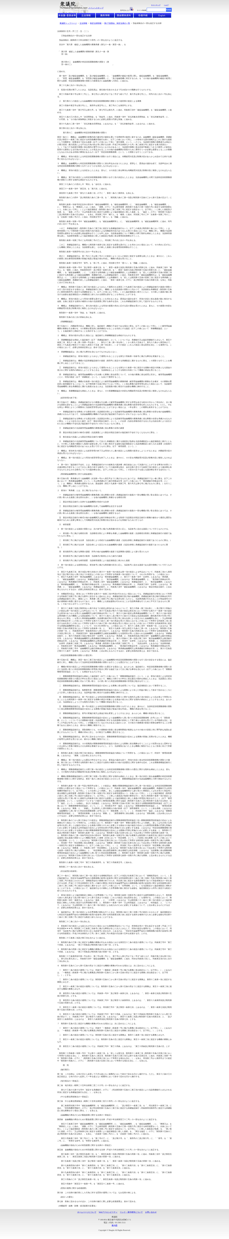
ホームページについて (86, 1212)
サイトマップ (155, 5)
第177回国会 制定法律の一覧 (117, 23)
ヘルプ (166, 5)
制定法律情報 (95, 23)
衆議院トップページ (68, 23)
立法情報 (83, 23)
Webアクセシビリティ (108, 1212)
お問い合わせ (151, 1212)
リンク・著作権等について (131, 1212)
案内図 (114, 1225)
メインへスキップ (96, 8)
